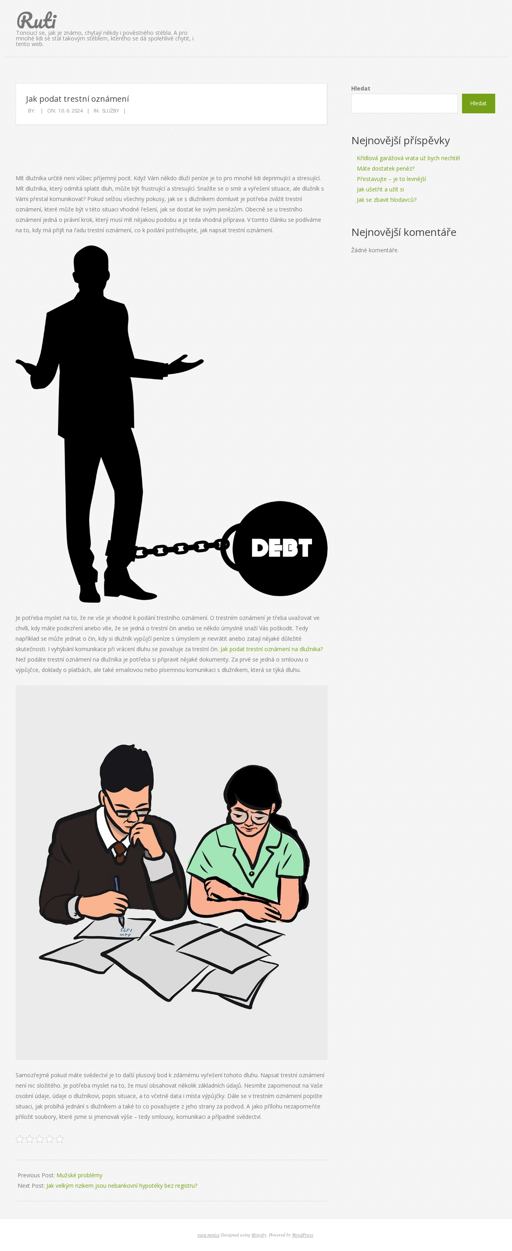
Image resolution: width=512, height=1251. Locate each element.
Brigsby (259, 1234)
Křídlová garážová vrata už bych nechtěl (408, 158)
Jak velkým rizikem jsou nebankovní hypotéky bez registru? (121, 1185)
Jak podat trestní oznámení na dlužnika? (271, 649)
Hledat (360, 88)
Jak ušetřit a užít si (380, 189)
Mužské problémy (79, 1175)
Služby (110, 110)
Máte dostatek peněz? (385, 168)
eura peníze (209, 1234)
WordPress (302, 1234)
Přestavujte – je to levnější (391, 179)
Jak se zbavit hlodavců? (386, 199)
